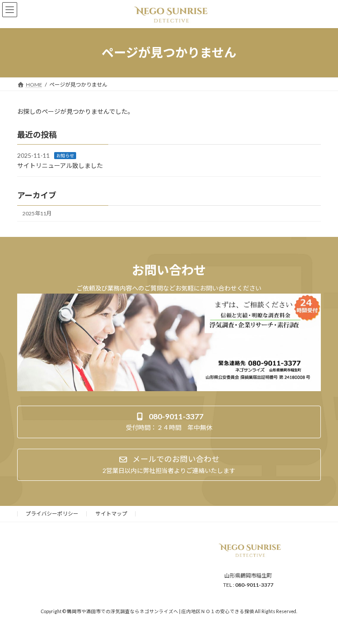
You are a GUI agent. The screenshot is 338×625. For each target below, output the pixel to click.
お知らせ (65, 155)
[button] (169, 422)
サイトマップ (111, 513)
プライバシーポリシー (52, 513)
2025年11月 (36, 213)
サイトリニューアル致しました (60, 165)
